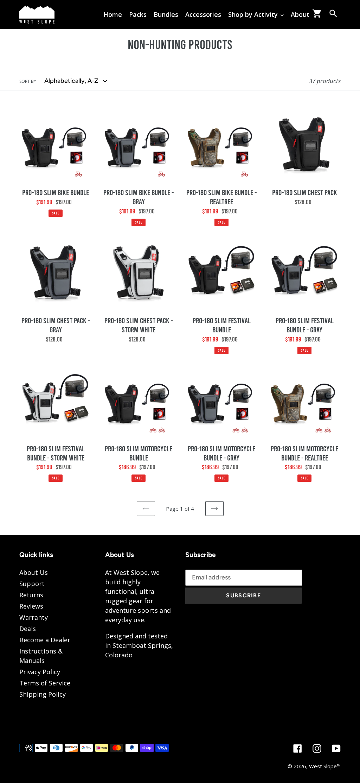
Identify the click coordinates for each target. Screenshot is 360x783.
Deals (27, 628)
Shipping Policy (42, 694)
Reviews (31, 606)
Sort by (27, 81)
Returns (31, 595)
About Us (33, 572)
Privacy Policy (39, 672)
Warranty (33, 617)
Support (32, 583)
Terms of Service (44, 683)
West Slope (323, 766)
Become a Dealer (44, 640)
